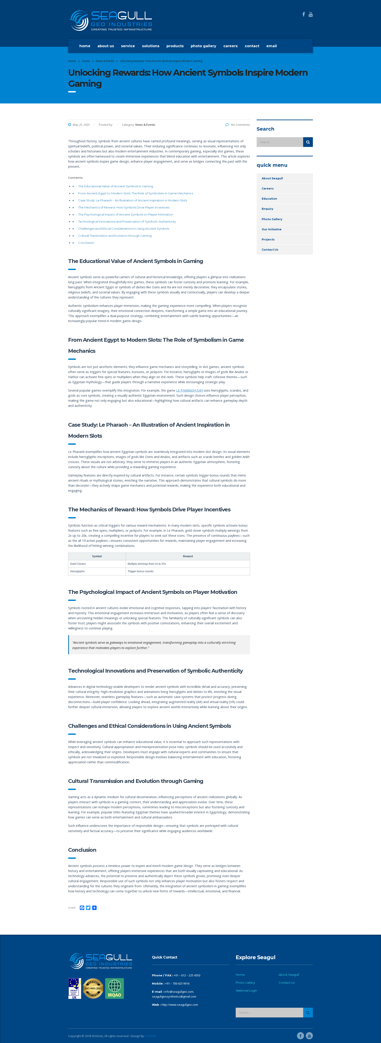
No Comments (240, 125)
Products (175, 46)
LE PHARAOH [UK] (189, 390)
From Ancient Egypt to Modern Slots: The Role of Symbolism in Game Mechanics (135, 193)
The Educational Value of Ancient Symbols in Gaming (115, 186)
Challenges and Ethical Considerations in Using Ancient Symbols (123, 228)
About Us (105, 46)
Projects (268, 239)
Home (84, 46)
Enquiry (267, 208)
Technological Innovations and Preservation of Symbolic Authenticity (127, 221)
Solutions (150, 46)
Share (72, 907)
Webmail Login (246, 990)
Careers (230, 46)
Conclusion (86, 242)
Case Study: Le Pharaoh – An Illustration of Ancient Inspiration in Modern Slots (132, 200)
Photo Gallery (203, 46)
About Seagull (272, 178)
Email (271, 46)
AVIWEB (151, 1036)
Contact (252, 46)
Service (128, 46)
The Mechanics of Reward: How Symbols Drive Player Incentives (123, 207)
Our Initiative (272, 229)
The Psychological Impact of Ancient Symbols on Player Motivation (125, 214)
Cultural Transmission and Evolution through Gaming (115, 235)
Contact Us (270, 249)
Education (269, 198)
